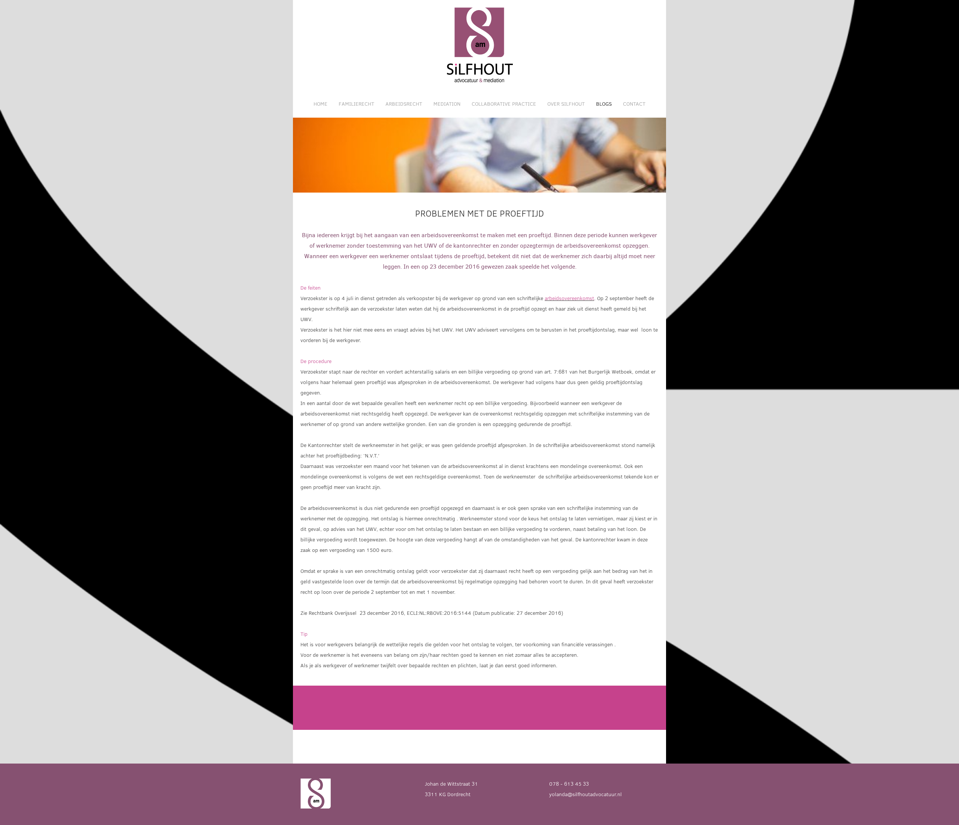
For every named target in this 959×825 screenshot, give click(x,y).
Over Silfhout (566, 104)
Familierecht (356, 104)
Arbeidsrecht (403, 104)
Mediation (446, 104)
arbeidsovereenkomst (569, 298)
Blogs (604, 104)
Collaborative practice (504, 104)
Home (320, 104)
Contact (634, 104)
